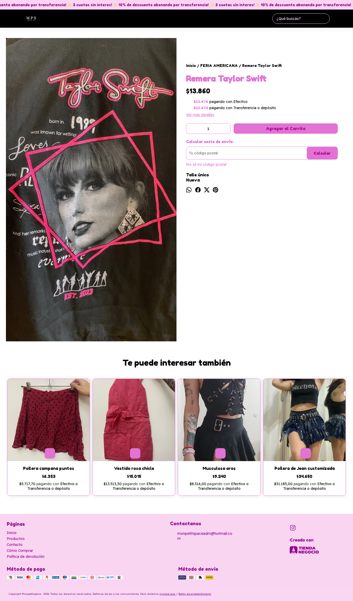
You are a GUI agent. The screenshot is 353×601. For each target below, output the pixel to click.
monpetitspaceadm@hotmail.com (204, 536)
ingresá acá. (167, 594)
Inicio (12, 532)
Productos (16, 538)
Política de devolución (25, 556)
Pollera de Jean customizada (304, 468)
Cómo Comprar (20, 550)
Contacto (14, 544)
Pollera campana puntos (48, 468)
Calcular (322, 153)
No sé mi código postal (206, 164)
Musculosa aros (219, 468)
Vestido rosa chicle (134, 468)
